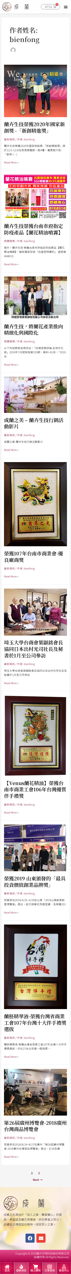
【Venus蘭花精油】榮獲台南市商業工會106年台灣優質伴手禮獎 (35, 789)
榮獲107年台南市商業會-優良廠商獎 (33, 556)
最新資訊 (9, 139)
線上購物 (35, 1270)
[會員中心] (64, 1266)
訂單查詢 (50, 1270)
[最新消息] (21, 1266)
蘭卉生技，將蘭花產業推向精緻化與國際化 (33, 329)
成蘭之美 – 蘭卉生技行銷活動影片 (33, 423)
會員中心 (64, 1270)
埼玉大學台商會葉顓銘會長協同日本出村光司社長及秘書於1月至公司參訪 (33, 649)
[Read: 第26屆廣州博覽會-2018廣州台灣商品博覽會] (35, 1092)
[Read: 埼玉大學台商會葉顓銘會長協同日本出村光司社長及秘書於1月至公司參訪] (35, 611)
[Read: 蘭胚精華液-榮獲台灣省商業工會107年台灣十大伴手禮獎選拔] (35, 966)
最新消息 (21, 1270)
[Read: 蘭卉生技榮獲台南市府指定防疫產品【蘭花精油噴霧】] (35, 196)
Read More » (11, 162)
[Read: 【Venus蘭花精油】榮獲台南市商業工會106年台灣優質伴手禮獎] (35, 735)
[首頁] (7, 1266)
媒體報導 (9, 241)
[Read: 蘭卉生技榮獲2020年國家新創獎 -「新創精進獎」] (35, 90)
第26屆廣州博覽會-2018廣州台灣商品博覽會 (35, 1126)
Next (38, 1180)
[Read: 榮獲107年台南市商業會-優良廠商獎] (35, 504)
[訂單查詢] (50, 1266)
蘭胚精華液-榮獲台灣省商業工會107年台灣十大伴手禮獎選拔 (35, 1023)
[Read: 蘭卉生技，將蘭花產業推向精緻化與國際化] (35, 297)
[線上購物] (35, 1266)
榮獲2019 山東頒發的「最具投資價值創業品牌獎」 (35, 881)
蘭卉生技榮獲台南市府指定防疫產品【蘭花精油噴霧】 (33, 229)
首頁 (7, 1270)
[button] (66, 7)
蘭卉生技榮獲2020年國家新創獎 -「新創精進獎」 (34, 127)
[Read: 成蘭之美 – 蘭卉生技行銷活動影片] (35, 394)
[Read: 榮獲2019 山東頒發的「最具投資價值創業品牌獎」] (35, 847)
